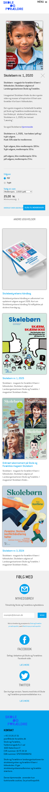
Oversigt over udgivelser (14, 208)
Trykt (9, 182)
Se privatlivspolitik (31, 780)
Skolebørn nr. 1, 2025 (13, 378)
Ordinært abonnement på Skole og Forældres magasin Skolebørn (20, 464)
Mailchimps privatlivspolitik (32, 626)
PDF (8, 178)
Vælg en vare (10, 188)
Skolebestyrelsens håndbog (17, 293)
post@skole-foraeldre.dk (15, 738)
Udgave (7, 174)
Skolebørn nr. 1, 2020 (18, 75)
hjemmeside (27, 127)
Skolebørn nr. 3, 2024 (13, 550)
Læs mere (24, 664)
